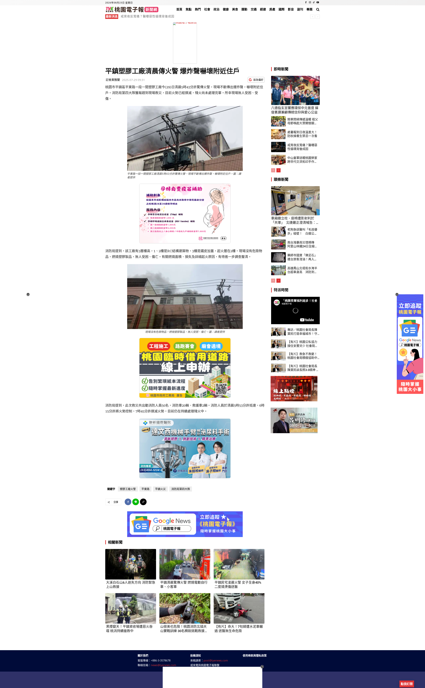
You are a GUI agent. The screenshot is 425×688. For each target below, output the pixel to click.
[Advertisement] (212, 677)
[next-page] (278, 170)
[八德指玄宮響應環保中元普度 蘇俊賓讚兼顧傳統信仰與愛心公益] (295, 90)
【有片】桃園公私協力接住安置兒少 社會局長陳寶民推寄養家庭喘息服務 (302, 344)
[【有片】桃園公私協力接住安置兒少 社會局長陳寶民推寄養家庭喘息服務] (278, 343)
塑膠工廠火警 (128, 489)
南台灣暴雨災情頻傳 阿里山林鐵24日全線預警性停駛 (302, 244)
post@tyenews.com (216, 660)
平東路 (145, 489)
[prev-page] (273, 170)
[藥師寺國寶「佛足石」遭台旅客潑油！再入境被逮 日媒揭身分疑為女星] (278, 257)
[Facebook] (306, 3)
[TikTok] (314, 3)
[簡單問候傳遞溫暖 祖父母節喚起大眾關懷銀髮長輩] (278, 121)
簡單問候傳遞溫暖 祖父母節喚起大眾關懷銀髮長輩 (302, 121)
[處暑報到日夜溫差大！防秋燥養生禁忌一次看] (278, 134)
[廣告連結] (185, 524)
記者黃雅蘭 (113, 80)
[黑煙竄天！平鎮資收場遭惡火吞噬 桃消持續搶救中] (130, 608)
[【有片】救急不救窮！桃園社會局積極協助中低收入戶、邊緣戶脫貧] (278, 356)
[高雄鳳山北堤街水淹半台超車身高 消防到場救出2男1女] (278, 270)
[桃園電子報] (132, 9)
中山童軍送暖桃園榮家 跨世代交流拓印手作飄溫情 (302, 160)
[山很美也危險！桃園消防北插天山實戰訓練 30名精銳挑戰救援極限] (184, 608)
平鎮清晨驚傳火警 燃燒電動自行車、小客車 (184, 584)
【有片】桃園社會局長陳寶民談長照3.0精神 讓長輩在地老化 (303, 368)
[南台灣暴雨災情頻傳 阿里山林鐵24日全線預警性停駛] (278, 244)
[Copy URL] (143, 502)
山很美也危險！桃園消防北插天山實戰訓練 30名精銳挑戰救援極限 (184, 629)
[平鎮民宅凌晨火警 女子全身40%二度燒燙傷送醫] (239, 564)
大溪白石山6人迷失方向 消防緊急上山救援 (130, 584)
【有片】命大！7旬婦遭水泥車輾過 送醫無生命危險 (238, 629)
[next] (318, 17)
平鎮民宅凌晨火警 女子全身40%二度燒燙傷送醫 (237, 584)
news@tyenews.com (163, 665)
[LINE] (135, 502)
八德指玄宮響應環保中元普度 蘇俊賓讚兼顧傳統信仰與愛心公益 (294, 110)
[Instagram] (310, 3)
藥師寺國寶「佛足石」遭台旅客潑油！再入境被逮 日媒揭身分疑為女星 (302, 257)
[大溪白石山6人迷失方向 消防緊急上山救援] (130, 564)
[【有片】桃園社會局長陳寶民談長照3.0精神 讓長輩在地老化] (278, 368)
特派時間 (281, 290)
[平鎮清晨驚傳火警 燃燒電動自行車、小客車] (184, 564)
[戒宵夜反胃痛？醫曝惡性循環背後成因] (278, 147)
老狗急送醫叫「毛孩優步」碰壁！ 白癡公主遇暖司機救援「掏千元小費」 (302, 231)
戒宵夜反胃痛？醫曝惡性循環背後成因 (302, 147)
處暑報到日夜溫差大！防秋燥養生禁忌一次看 (302, 134)
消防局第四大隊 (180, 489)
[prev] (312, 17)
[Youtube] (318, 3)
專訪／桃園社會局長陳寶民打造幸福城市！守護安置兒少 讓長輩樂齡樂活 (302, 332)
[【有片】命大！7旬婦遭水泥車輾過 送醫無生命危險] (239, 608)
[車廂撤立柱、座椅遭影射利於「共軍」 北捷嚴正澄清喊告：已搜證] (295, 200)
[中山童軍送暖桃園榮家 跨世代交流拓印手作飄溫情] (278, 160)
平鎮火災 (160, 489)
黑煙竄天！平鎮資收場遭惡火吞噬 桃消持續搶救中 (129, 629)
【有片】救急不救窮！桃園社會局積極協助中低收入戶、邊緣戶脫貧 (302, 356)
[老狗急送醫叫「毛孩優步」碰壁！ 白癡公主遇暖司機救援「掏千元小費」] (278, 231)
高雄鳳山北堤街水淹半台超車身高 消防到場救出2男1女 (302, 270)
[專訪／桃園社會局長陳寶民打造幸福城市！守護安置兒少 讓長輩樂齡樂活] (278, 331)
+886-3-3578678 (160, 660)
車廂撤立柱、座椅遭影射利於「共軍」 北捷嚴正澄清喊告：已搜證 (167, 16)
